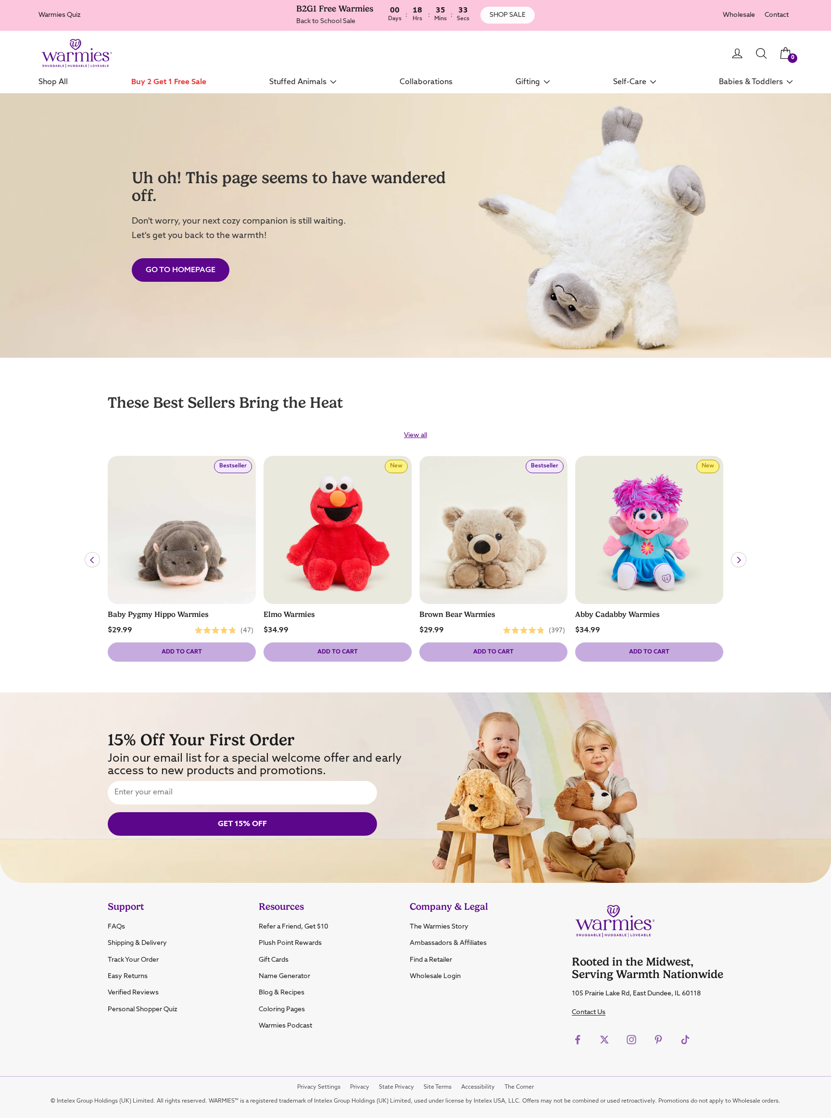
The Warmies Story (439, 926)
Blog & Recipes (281, 992)
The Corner (519, 1087)
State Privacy (396, 1087)
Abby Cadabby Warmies (617, 614)
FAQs (116, 926)
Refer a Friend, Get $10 (293, 926)
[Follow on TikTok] (685, 1039)
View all (415, 435)
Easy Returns (128, 976)
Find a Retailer (431, 959)
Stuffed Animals (298, 82)
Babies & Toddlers (751, 82)
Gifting (528, 82)
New (399, 468)
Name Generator (284, 976)
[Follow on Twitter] (604, 1039)
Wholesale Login (435, 976)
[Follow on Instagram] (631, 1039)
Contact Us (588, 1012)
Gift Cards (274, 959)
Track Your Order (133, 959)
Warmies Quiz (59, 15)
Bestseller (235, 468)
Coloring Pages (282, 1009)
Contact (777, 15)
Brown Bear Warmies (457, 614)
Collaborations (426, 82)
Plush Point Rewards (290, 943)
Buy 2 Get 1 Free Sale (168, 82)
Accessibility (478, 1087)
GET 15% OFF (242, 824)
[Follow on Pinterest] (658, 1039)
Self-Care (629, 82)
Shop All (53, 82)
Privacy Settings (318, 1087)
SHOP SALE (508, 15)
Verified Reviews (133, 992)
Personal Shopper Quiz (142, 1009)
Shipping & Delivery (137, 943)
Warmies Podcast (285, 1025)
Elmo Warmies (289, 614)
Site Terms (438, 1087)
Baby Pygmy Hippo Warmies (158, 614)
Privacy (359, 1087)
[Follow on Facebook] (577, 1039)
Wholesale (739, 15)
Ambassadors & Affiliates (448, 943)
